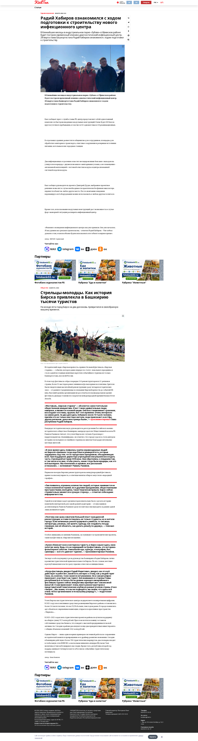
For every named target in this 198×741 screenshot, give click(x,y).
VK (129, 2)
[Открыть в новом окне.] (50, 249)
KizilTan (41, 2)
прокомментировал (100, 419)
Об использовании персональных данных (48, 725)
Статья (38, 7)
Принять (153, 737)
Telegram (146, 2)
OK (136, 2)
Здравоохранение (47, 13)
